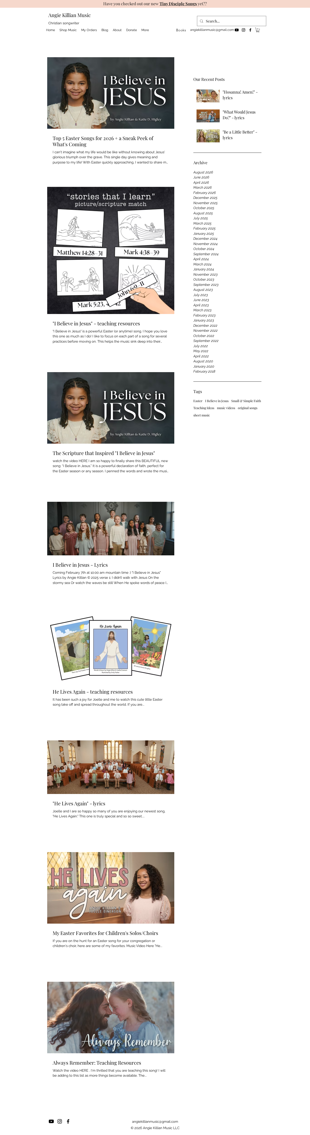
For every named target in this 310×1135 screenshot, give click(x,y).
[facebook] (250, 30)
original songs (247, 408)
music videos (226, 408)
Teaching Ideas (203, 408)
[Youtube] (236, 30)
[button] (258, 30)
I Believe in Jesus (217, 401)
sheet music (201, 415)
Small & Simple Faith (246, 401)
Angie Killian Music (69, 15)
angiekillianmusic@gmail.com (212, 30)
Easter (197, 401)
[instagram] (243, 30)
